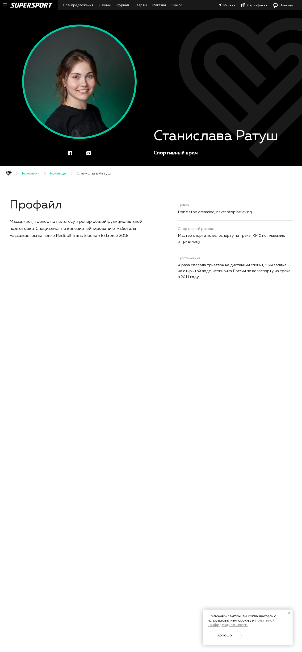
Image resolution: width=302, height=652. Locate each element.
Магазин (159, 5)
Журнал (122, 5)
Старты (140, 5)
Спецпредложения (78, 5)
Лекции (105, 5)
